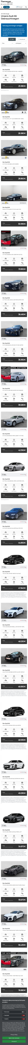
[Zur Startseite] (1, 7)
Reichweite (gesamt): (4, 90)
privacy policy (22, 1030)
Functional (6, 1015)
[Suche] (26, 7)
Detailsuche (22, 39)
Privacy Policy (14, 1034)
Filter (13, 39)
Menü (7, 7)
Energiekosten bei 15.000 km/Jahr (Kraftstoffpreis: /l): (9, 595)
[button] (7, 43)
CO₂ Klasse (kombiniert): (16, 592)
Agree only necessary (14, 1038)
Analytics (6, 1018)
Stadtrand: (18, 593)
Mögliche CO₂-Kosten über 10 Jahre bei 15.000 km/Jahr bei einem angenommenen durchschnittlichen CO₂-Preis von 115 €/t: (13, 596)
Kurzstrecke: (11, 593)
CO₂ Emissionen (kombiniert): (5, 592)
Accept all (14, 1041)
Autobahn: (10, 594)
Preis (8, 86)
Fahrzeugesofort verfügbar (19, 7)
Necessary (6, 1011)
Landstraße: (2, 594)
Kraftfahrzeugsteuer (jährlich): (20, 594)
